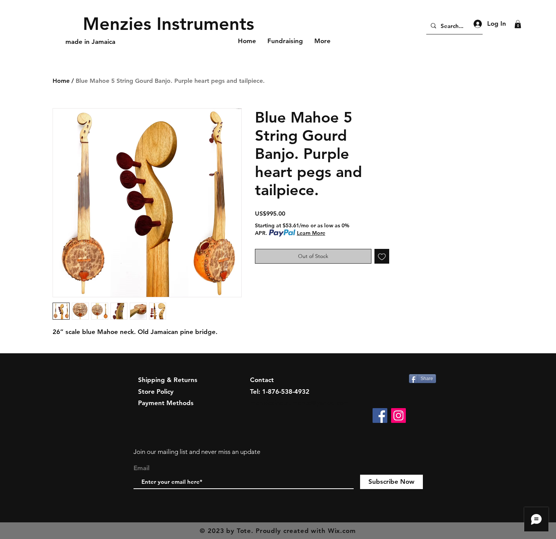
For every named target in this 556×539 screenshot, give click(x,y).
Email (141, 468)
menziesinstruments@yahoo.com (299, 403)
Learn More (311, 233)
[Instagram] (398, 415)
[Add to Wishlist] (381, 256)
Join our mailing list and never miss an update (197, 451)
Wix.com (342, 530)
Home (61, 80)
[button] (517, 24)
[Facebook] (380, 415)
